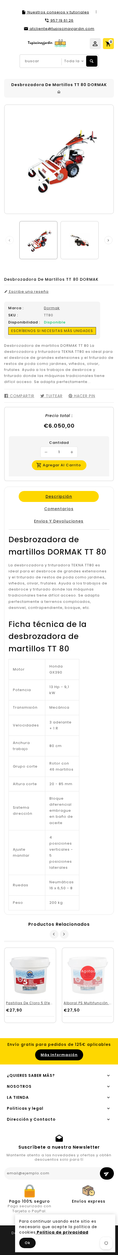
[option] (38, 240)
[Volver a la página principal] (59, 92)
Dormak (52, 308)
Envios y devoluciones (58, 521)
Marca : (16, 308)
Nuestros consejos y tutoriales (57, 12)
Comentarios (58, 509)
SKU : (13, 315)
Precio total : (59, 415)
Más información (59, 1054)
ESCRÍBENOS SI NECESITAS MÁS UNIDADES (52, 330)
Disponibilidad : (24, 322)
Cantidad (59, 442)
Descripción (58, 496)
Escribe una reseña (28, 291)
